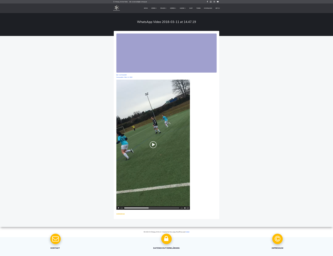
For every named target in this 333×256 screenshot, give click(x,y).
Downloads (208, 8)
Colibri (187, 232)
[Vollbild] (188, 208)
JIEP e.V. (218, 8)
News (146, 8)
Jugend (182, 8)
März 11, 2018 (128, 77)
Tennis (198, 8)
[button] (153, 144)
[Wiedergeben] (118, 208)
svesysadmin (120, 77)
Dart (191, 8)
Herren (172, 8)
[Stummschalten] (185, 208)
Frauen (162, 8)
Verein (153, 8)
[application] (153, 145)
